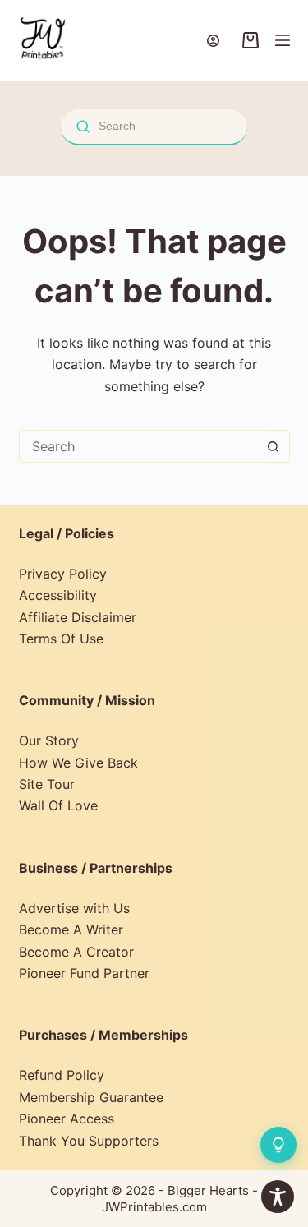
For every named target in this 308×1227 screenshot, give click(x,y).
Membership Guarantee (91, 1097)
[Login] (213, 41)
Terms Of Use (61, 638)
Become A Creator (76, 951)
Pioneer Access (66, 1118)
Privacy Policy (63, 573)
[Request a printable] (278, 1145)
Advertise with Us (74, 908)
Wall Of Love (58, 805)
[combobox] (139, 446)
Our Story (49, 740)
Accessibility (58, 595)
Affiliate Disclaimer (77, 617)
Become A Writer (71, 929)
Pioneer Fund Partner (84, 973)
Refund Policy (61, 1075)
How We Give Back (78, 762)
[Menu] (282, 40)
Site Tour (47, 784)
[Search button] (273, 446)
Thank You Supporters (89, 1140)
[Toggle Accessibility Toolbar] (278, 1197)
